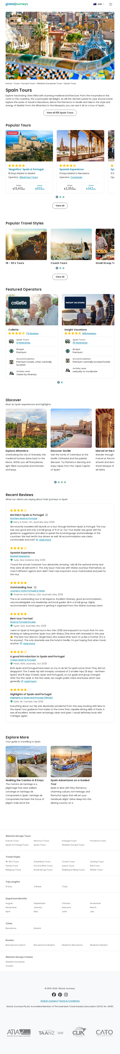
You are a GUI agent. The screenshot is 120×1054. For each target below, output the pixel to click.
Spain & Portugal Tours (17, 844)
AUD (100, 4)
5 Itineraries (23, 342)
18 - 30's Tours (15, 263)
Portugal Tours (69, 840)
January (38, 907)
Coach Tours (59, 263)
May (36, 911)
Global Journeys (49, 1000)
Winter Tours (96, 869)
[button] (57, 197)
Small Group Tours (107, 263)
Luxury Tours (68, 865)
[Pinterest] (60, 995)
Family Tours (12, 865)
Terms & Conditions (69, 1000)
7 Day (64, 886)
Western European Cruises (15, 963)
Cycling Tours (97, 861)
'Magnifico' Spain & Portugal (26, 169)
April (8, 911)
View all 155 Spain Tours (60, 112)
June (64, 911)
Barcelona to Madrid (44, 945)
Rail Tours (95, 865)
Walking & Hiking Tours (73, 869)
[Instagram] (66, 995)
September (39, 903)
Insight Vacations (76, 329)
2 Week (37, 886)
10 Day (9, 886)
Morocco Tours (41, 840)
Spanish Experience (71, 169)
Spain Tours (40, 844)
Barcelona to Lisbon (16, 945)
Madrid (37, 928)
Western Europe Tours (73, 844)
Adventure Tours (42, 861)
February (66, 907)
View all (60, 205)
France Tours (12, 840)
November (95, 903)
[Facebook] (54, 995)
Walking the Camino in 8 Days (25, 780)
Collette (13, 329)
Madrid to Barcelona (72, 945)
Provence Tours (98, 840)
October (66, 903)
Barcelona (11, 928)
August (9, 903)
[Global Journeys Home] (17, 4)
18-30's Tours (12, 861)
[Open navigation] (110, 4)
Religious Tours (13, 869)
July (92, 911)
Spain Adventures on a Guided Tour (70, 782)
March (93, 907)
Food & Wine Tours (43, 865)
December (11, 907)
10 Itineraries (80, 342)
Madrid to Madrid (98, 945)
